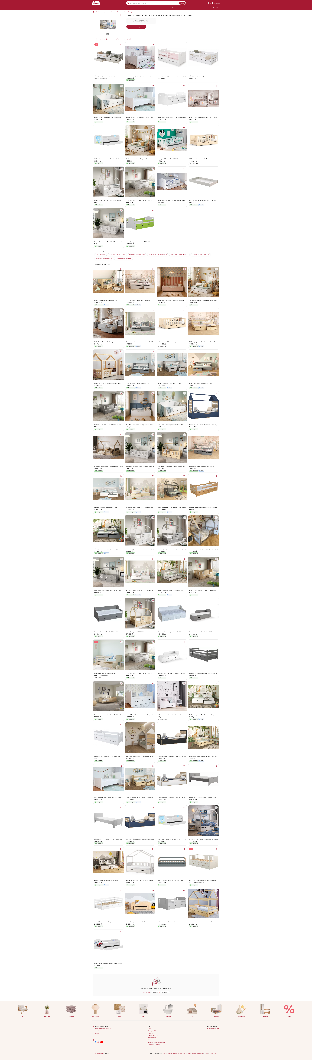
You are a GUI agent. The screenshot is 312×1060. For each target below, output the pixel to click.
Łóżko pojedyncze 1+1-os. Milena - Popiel (169, 383)
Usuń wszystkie (147, 992)
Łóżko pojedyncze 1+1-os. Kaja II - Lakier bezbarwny (109, 300)
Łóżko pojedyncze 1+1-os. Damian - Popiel (106, 880)
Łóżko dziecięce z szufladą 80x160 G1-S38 (138, 242)
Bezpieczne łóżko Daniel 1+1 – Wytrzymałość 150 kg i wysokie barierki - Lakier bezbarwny (152, 507)
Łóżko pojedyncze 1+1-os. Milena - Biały (105, 507)
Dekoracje (47, 1016)
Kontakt (97, 1030)
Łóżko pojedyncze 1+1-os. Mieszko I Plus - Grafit (172, 507)
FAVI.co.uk (200, 1053)
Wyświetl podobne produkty (136, 27)
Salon (192, 1016)
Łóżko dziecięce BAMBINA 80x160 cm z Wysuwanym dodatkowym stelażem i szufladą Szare (184, 549)
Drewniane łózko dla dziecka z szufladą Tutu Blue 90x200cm (143, 839)
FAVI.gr (211, 1053)
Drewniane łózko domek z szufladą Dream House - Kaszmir (111, 466)
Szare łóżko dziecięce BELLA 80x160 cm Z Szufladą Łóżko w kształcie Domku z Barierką (119, 590)
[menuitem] (96, 8)
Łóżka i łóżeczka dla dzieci (114, 12)
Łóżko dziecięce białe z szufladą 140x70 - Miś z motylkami (206, 117)
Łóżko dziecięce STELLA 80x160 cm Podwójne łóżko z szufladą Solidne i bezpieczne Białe (152, 200)
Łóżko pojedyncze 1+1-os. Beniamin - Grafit (106, 549)
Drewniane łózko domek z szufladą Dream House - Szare (206, 549)
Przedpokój (265, 1016)
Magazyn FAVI (152, 1037)
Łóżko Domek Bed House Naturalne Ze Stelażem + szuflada (111, 383)
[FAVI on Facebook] (95, 1042)
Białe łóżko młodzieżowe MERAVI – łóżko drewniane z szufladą (144, 117)
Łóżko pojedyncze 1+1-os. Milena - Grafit (137, 383)
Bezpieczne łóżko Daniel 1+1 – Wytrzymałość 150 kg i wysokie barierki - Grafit (148, 342)
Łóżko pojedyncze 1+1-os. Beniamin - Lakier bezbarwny (205, 756)
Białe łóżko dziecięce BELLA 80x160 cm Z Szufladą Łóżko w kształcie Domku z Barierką (119, 242)
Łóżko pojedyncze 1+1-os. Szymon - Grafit (201, 466)
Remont (120, 1016)
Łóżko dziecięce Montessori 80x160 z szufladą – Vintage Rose (175, 300)
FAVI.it (190, 1053)
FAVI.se (194, 1053)
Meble (23, 1016)
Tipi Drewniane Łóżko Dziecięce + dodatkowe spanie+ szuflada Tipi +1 (146, 159)
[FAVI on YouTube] (101, 1042)
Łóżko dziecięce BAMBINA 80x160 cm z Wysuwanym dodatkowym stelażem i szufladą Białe (120, 200)
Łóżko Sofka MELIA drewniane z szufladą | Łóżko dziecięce (143, 715)
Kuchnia (144, 1016)
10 (184, 683)
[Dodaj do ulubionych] (120, 15)
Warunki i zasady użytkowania (156, 1042)
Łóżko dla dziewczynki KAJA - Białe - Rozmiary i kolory (174, 76)
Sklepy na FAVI (152, 1030)
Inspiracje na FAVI (153, 1035)
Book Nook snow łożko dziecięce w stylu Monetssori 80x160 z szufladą (146, 424)
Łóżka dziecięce (128, 12)
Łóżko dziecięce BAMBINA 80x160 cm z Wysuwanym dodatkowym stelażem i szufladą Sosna (152, 632)
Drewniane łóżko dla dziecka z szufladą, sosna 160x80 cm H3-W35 (208, 922)
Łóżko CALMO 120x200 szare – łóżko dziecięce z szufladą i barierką (208, 797)
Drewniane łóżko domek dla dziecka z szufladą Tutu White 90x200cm (146, 756)
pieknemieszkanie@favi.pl (103, 1028)
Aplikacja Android (214, 1028)
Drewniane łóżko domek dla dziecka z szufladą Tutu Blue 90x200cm (209, 424)
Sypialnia (216, 1016)
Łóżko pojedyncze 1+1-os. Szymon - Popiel (138, 300)
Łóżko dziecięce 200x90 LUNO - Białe (105, 76)
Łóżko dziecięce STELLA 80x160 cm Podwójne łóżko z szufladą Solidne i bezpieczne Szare (120, 424)
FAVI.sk (170, 1053)
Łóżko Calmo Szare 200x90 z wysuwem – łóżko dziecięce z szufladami (114, 342)
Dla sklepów (151, 1040)
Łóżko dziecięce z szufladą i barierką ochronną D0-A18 (141, 922)
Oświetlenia (95, 1016)
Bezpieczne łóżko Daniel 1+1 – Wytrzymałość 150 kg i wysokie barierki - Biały (148, 590)
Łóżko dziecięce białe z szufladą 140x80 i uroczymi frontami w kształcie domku (181, 200)
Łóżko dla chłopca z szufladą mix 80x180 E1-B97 (108, 963)
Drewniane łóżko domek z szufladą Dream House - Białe (205, 839)
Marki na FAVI (152, 1033)
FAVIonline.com (99, 1053)
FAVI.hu (180, 1053)
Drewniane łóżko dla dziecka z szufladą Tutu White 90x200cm (175, 797)
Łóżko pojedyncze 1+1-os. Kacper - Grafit (201, 383)
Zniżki (289, 1016)
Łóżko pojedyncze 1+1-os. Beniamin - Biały (201, 715)
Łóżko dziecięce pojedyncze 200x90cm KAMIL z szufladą (110, 756)
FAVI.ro (175, 1053)
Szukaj (182, 3)
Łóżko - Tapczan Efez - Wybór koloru (105, 673)
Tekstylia (71, 1016)
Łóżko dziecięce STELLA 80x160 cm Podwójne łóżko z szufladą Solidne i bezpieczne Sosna (215, 590)
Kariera (97, 1033)
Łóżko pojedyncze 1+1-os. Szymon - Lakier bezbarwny (205, 342)
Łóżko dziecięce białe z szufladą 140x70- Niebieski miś (110, 159)
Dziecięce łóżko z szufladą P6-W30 (168, 159)
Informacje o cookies (154, 1044)
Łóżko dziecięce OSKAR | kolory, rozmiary (201, 76)
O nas (149, 1028)
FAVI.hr (185, 1053)
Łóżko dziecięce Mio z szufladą (198, 159)
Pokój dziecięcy (100, 12)
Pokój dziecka (241, 1016)
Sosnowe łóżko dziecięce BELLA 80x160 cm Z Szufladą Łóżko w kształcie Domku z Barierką (184, 466)
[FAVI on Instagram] (98, 1042)
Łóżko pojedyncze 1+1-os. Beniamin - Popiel (170, 590)
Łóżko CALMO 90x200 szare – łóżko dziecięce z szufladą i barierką (113, 839)
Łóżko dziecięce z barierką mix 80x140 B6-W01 (171, 922)
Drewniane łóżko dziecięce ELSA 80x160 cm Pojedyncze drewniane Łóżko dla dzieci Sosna (120, 715)
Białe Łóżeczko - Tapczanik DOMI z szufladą (170, 715)
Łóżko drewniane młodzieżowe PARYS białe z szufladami (142, 76)
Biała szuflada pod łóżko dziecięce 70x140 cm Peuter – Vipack (207, 200)
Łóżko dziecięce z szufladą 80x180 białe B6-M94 (172, 117)
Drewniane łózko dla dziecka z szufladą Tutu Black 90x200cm (175, 756)
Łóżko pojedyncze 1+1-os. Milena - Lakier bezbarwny (141, 797)
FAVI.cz (165, 1053)
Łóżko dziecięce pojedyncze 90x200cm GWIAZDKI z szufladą (111, 117)
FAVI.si (215, 1053)
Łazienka (168, 1016)
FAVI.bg (206, 1053)
